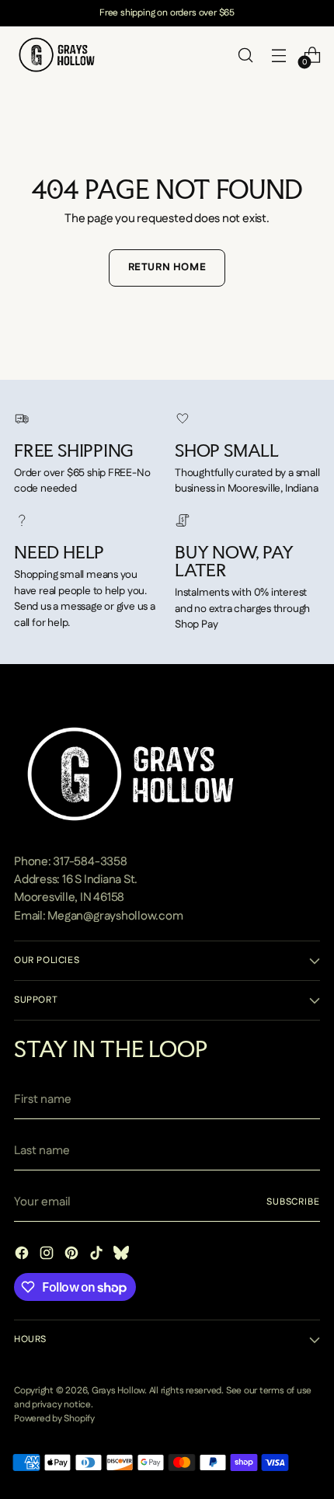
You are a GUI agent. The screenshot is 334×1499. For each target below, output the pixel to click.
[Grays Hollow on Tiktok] (98, 1255)
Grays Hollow (118, 1390)
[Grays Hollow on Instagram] (48, 1255)
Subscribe (293, 1202)
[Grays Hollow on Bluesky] (122, 1255)
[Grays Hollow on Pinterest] (73, 1255)
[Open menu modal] (278, 55)
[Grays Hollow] (56, 55)
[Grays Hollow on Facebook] (23, 1255)
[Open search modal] (245, 55)
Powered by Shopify (54, 1418)
